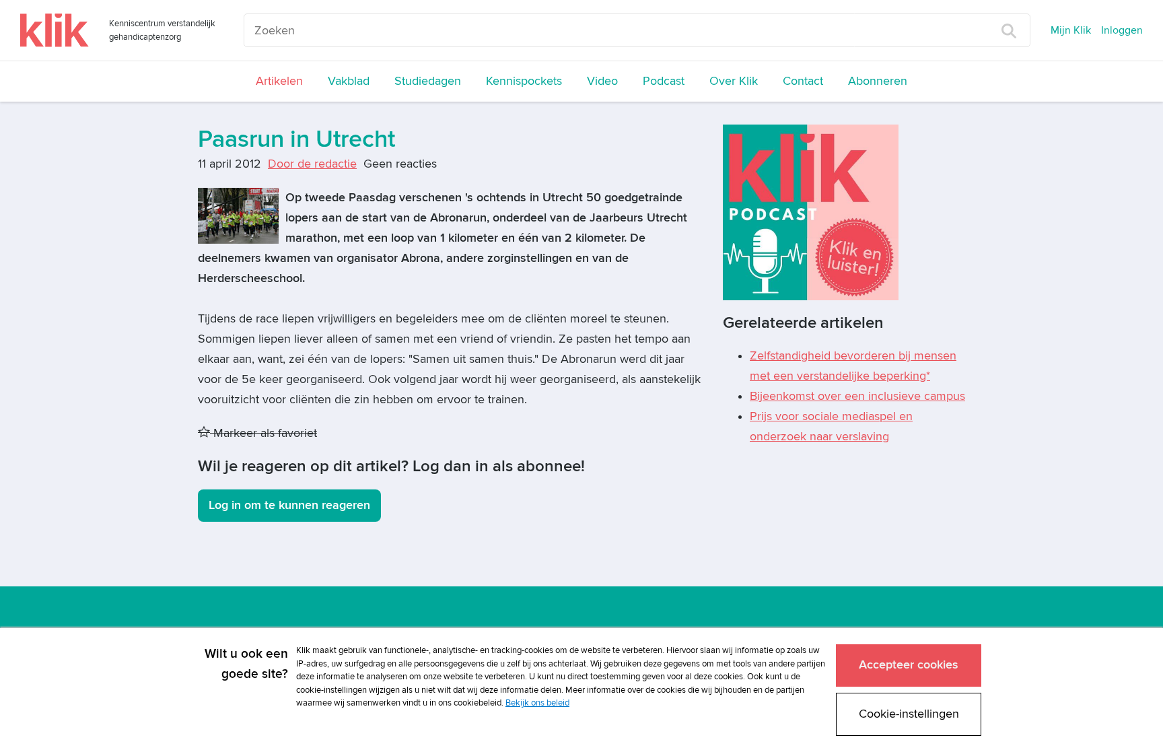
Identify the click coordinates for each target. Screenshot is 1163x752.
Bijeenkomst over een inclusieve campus (857, 396)
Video (602, 81)
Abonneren (877, 81)
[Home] (54, 30)
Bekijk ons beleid (537, 702)
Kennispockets (524, 81)
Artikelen (279, 81)
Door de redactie (312, 164)
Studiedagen (427, 81)
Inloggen (1122, 30)
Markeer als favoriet (263, 433)
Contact (803, 81)
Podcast (663, 81)
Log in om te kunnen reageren (289, 505)
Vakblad (348, 81)
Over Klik (733, 81)
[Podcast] (810, 212)
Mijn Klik (1071, 30)
